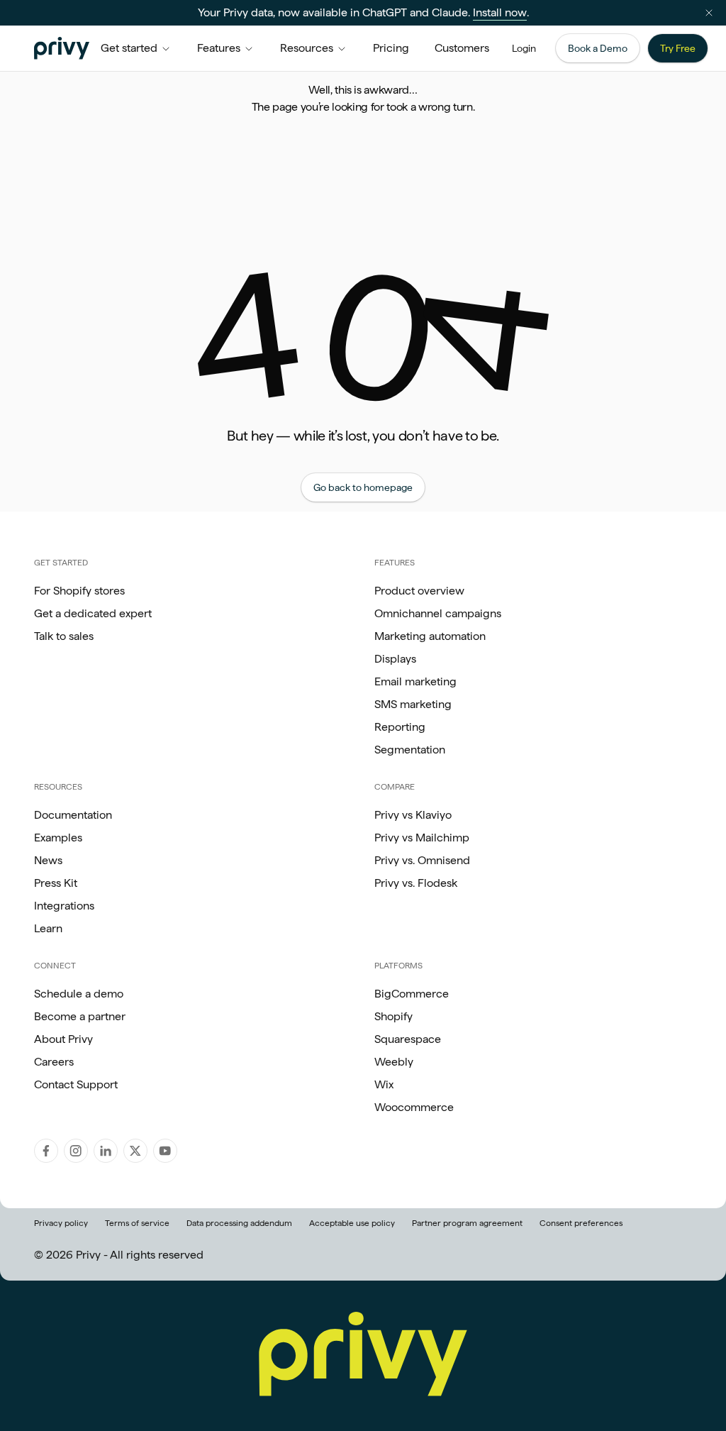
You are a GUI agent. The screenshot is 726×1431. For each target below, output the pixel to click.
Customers (462, 48)
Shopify (393, 1016)
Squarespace (407, 1039)
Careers (54, 1061)
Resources (306, 48)
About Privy (63, 1039)
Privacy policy (61, 1223)
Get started (129, 48)
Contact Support (76, 1084)
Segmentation (409, 749)
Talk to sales (64, 636)
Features (218, 48)
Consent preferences (581, 1223)
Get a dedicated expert (93, 613)
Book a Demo (597, 48)
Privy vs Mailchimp (421, 837)
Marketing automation (430, 636)
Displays (395, 658)
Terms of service (137, 1223)
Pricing (391, 48)
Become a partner (79, 1016)
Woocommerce (414, 1107)
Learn (48, 928)
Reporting (399, 727)
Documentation (73, 815)
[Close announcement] (708, 12)
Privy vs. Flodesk (415, 883)
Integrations (64, 905)
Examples (58, 837)
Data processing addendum (239, 1223)
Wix (383, 1084)
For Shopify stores (79, 590)
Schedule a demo (78, 993)
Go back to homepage (363, 487)
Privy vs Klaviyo (413, 815)
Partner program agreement (467, 1223)
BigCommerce (411, 993)
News (48, 860)
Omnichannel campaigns (437, 613)
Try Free (678, 48)
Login (524, 48)
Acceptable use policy (352, 1223)
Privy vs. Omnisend (422, 860)
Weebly (393, 1061)
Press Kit (55, 883)
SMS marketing (413, 704)
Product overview (419, 590)
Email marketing (415, 681)
